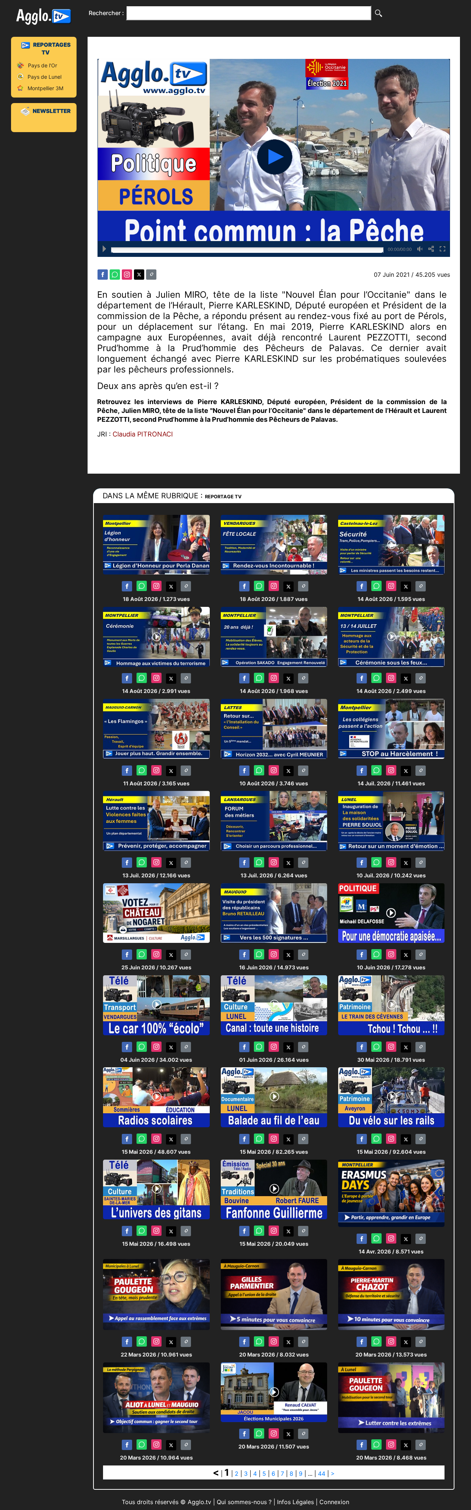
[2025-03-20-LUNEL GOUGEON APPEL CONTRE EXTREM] (391, 1397)
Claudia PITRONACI (143, 434)
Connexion (334, 1502)
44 (321, 1473)
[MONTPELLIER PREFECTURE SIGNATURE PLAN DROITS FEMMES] (156, 820)
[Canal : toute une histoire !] (274, 1004)
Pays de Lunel (44, 77)
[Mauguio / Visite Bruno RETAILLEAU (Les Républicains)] (274, 912)
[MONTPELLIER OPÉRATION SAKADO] (274, 636)
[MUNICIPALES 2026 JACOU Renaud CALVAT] (274, 1391)
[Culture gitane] (156, 1188)
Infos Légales (295, 1502)
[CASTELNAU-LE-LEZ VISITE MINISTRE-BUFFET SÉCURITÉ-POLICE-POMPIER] (391, 544)
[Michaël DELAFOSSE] (391, 912)
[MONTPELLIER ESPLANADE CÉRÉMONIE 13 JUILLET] (391, 636)
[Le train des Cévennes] (391, 1004)
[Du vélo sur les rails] (391, 1096)
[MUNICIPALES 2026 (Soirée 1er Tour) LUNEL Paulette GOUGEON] (156, 1294)
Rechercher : (106, 13)
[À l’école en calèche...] (156, 1004)
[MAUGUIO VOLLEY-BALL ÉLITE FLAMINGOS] (156, 728)
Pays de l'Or (42, 65)
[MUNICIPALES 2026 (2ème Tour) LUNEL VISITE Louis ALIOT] (156, 1397)
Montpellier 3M (45, 88)
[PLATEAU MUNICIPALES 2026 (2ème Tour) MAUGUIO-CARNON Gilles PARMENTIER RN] (274, 1294)
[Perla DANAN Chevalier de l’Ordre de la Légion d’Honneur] (156, 544)
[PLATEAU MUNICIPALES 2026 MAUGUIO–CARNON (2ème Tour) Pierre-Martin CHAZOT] (391, 1294)
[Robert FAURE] (274, 1188)
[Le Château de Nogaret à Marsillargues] (156, 912)
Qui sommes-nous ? (244, 1502)
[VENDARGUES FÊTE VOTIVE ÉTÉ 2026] (274, 544)
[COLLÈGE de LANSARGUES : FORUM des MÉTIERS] (274, 820)
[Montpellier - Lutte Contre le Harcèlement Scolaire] (391, 728)
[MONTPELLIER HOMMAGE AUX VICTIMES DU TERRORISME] (156, 636)
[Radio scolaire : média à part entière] (156, 1096)
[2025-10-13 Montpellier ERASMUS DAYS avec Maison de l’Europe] (391, 1192)
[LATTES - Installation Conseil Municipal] (274, 728)
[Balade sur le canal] (274, 1096)
